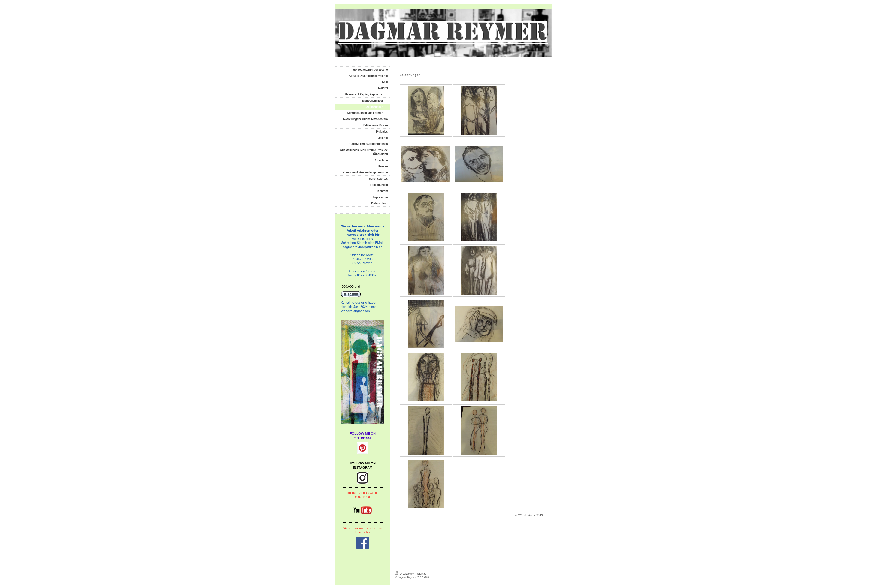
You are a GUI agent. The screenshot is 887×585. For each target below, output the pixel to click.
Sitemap (421, 573)
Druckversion (407, 573)
